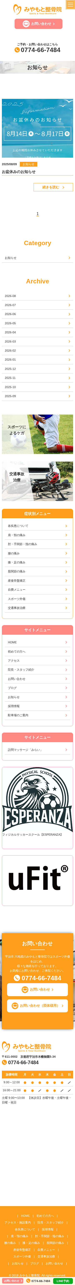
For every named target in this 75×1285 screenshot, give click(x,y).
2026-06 (10, 314)
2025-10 (10, 387)
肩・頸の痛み (16, 535)
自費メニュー (16, 589)
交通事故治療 (16, 608)
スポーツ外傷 (16, 599)
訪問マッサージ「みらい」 (25, 749)
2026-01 (10, 359)
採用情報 (14, 706)
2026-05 (10, 323)
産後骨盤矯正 (16, 580)
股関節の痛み (16, 571)
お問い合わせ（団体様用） (40, 1005)
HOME (12, 642)
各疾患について (18, 525)
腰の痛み (14, 553)
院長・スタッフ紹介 (21, 669)
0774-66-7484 (40, 49)
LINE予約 (63, 1281)
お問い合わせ (41, 23)
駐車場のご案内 (18, 715)
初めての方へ (16, 651)
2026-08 (10, 296)
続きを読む (50, 187)
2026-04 (10, 332)
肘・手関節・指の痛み (22, 544)
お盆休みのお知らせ (19, 172)
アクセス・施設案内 (18, 1222)
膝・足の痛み (16, 562)
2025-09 (10, 396)
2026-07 (10, 305)
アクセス (14, 660)
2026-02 (10, 350)
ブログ (12, 688)
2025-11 (10, 377)
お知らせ (10, 257)
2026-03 (10, 341)
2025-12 (10, 368)
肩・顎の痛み (19, 1236)
